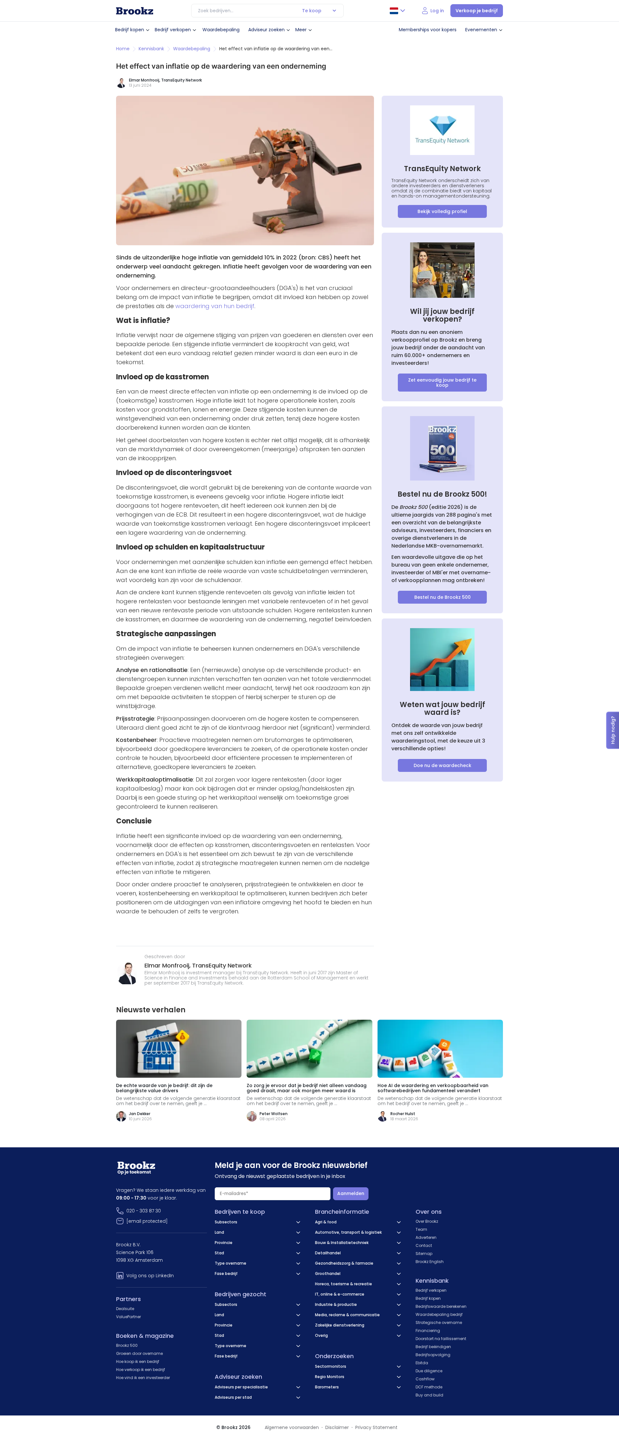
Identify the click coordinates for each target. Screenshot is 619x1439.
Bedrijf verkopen (173, 29)
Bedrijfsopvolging (433, 1354)
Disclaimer (337, 1427)
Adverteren (426, 1237)
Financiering (428, 1330)
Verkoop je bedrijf (477, 10)
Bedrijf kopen (129, 29)
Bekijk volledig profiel (442, 211)
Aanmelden (350, 1193)
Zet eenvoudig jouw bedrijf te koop (442, 382)
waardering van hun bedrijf (214, 306)
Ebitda (422, 1363)
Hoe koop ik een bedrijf (137, 1361)
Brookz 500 (127, 1345)
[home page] (134, 10)
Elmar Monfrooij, (168, 965)
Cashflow (425, 1379)
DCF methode (429, 1387)
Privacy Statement (376, 1427)
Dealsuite (125, 1308)
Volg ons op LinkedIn (150, 1275)
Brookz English (430, 1261)
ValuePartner (128, 1316)
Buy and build (429, 1395)
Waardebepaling (221, 29)
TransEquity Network (181, 80)
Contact (424, 1245)
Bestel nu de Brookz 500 (442, 597)
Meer (301, 29)
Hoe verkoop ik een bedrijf (140, 1369)
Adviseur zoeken (266, 29)
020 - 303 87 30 (143, 1211)
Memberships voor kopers (428, 29)
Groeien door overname (139, 1353)
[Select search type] (334, 10)
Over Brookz (427, 1221)
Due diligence (429, 1371)
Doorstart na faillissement (441, 1338)
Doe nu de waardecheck (442, 765)
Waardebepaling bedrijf (439, 1314)
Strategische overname (439, 1322)
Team (421, 1229)
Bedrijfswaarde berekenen (441, 1306)
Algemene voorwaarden (292, 1427)
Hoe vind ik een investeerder (143, 1377)
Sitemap (424, 1253)
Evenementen (481, 29)
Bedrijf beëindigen (433, 1346)
